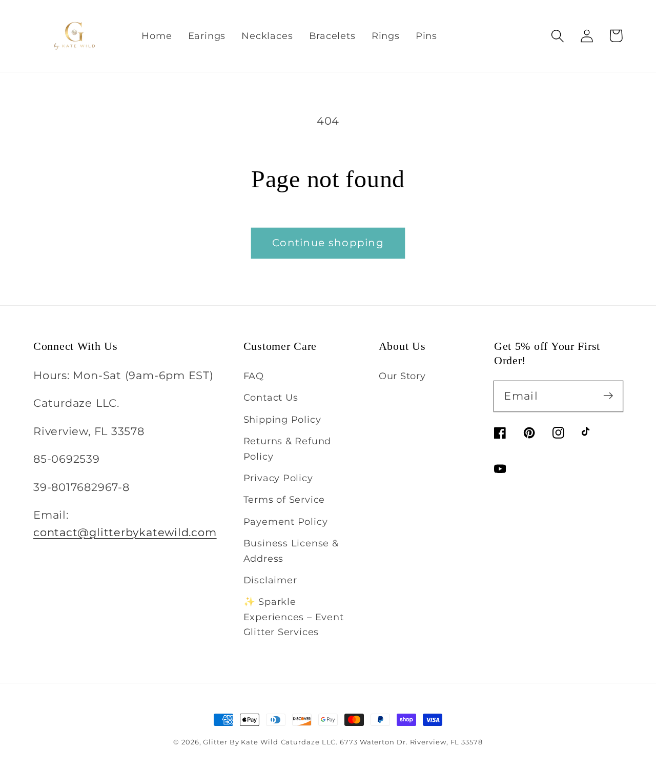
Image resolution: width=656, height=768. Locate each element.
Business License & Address (291, 550)
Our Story (402, 376)
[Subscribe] (608, 395)
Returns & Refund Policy (287, 448)
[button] (557, 35)
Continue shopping (328, 243)
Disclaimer (270, 580)
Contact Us (270, 397)
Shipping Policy (282, 419)
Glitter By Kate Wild (240, 742)
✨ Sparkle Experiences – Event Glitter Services (293, 617)
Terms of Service (284, 499)
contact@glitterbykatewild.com (125, 532)
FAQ (253, 376)
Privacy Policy (278, 478)
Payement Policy (285, 521)
